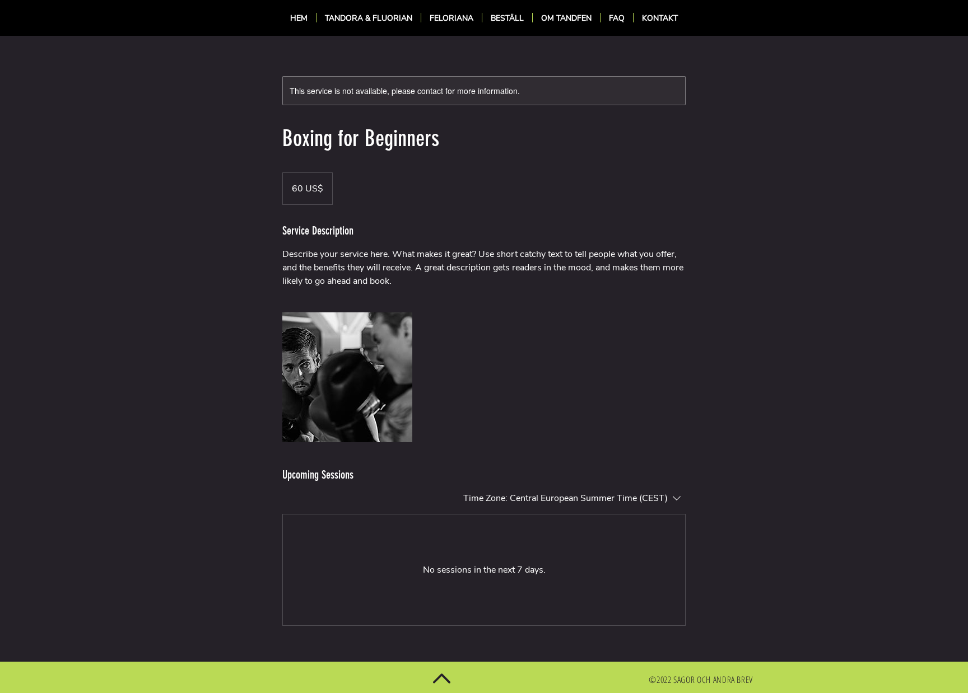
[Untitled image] (347, 377)
